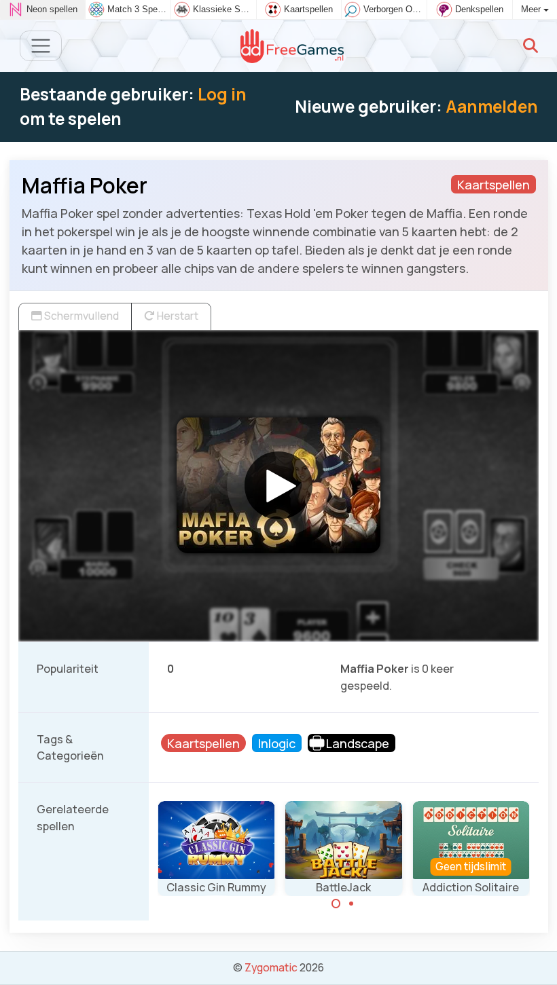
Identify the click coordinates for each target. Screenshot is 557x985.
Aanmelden (492, 106)
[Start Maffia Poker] (278, 485)
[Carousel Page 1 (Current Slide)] (336, 903)
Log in (222, 94)
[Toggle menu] (41, 46)
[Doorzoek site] (530, 45)
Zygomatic (271, 967)
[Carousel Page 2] (351, 903)
